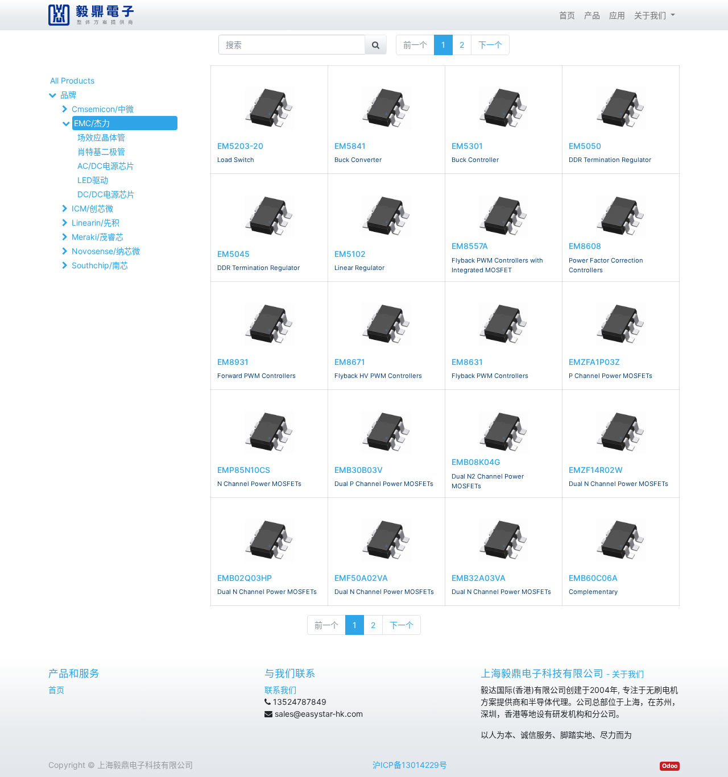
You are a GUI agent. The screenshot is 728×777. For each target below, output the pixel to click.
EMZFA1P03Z (594, 362)
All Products (72, 80)
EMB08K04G (476, 462)
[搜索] (376, 45)
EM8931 (233, 362)
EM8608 (585, 246)
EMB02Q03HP (244, 578)
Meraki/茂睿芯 (97, 237)
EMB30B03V (358, 470)
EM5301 (467, 146)
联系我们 (280, 690)
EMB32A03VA (479, 578)
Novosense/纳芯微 (106, 251)
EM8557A (470, 246)
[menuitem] (567, 15)
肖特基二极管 (101, 151)
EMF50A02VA (361, 578)
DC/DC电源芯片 (106, 194)
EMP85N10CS (243, 470)
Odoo (669, 766)
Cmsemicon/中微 (103, 109)
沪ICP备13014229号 (410, 765)
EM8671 (349, 362)
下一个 (490, 44)
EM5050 (585, 146)
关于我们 (628, 674)
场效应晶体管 (101, 137)
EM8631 (467, 362)
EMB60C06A (593, 578)
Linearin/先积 (95, 222)
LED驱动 (92, 180)
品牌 (68, 94)
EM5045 (233, 254)
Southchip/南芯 (100, 265)
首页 (56, 690)
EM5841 (350, 146)
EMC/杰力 (92, 123)
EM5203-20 (240, 146)
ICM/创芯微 (92, 208)
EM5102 (350, 254)
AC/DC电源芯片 (105, 166)
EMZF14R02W (596, 470)
